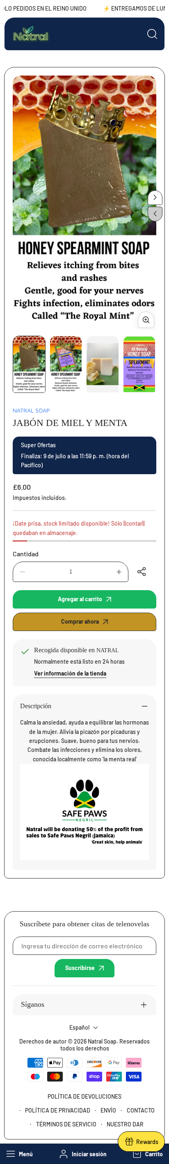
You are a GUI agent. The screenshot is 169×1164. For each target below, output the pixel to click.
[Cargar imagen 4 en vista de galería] (139, 364)
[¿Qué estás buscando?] (152, 34)
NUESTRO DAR (125, 1124)
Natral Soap (31, 410)
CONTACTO (141, 1110)
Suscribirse (80, 967)
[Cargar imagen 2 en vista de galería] (66, 364)
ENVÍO (108, 1110)
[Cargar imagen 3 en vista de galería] (102, 364)
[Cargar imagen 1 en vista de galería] (29, 364)
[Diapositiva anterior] (155, 214)
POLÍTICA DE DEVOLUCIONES (84, 1096)
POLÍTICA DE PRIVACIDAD (57, 1110)
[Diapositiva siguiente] (155, 197)
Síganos (32, 1004)
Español (79, 1027)
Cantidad (26, 553)
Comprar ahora (80, 621)
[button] (147, 1153)
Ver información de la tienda (70, 673)
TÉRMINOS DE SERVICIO (66, 1124)
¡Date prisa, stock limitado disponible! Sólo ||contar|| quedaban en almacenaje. (79, 528)
